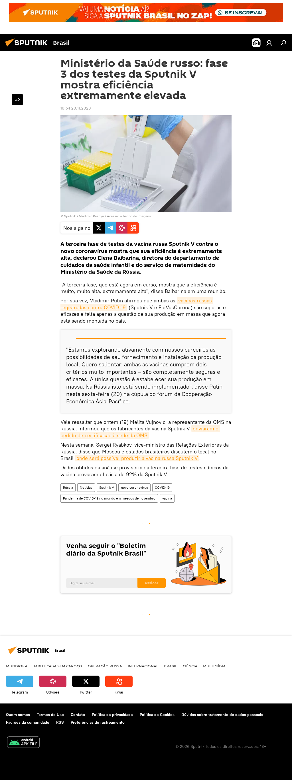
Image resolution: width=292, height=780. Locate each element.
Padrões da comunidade (27, 722)
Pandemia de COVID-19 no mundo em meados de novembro (109, 498)
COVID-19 (162, 487)
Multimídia (214, 665)
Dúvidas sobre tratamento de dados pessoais (222, 714)
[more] (17, 99)
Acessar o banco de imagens (129, 216)
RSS (60, 722)
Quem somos (18, 714)
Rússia (68, 487)
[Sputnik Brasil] (28, 47)
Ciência (190, 665)
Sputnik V (106, 487)
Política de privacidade (112, 714)
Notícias (86, 487)
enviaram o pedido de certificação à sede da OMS (140, 431)
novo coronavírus (134, 487)
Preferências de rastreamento (98, 722)
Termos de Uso (50, 714)
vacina (167, 498)
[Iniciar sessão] (269, 42)
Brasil (170, 665)
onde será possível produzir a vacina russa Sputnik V (137, 458)
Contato (78, 714)
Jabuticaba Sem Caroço (57, 665)
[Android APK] (23, 742)
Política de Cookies (157, 714)
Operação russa (105, 665)
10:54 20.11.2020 (75, 108)
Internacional (143, 665)
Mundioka (16, 665)
